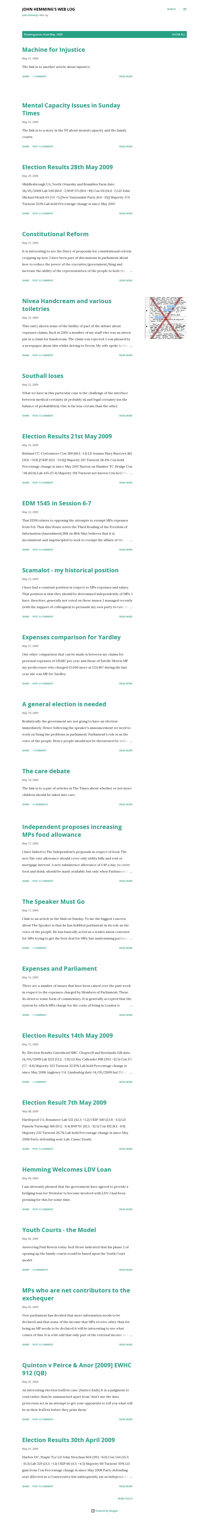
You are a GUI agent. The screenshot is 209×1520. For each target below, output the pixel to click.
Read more (126, 76)
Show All (178, 34)
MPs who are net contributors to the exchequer (76, 1294)
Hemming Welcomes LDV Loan (66, 1169)
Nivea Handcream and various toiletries (66, 305)
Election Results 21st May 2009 (67, 436)
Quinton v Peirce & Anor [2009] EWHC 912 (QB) (76, 1369)
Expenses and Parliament (59, 968)
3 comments (40, 804)
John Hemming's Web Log (48, 9)
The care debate (46, 771)
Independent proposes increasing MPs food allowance (72, 831)
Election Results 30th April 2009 (68, 1440)
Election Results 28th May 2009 (67, 167)
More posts (125, 1498)
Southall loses (42, 376)
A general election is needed (64, 704)
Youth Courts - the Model (59, 1230)
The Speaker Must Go (53, 902)
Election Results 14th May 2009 (67, 1035)
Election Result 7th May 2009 (64, 1102)
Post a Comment (43, 146)
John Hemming (29, 15)
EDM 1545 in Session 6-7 (56, 503)
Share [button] (25, 76)
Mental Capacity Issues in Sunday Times (71, 109)
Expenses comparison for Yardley (71, 637)
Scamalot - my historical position (70, 570)
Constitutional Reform (55, 234)
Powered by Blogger (106, 1510)
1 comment (39, 76)
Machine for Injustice (53, 50)
